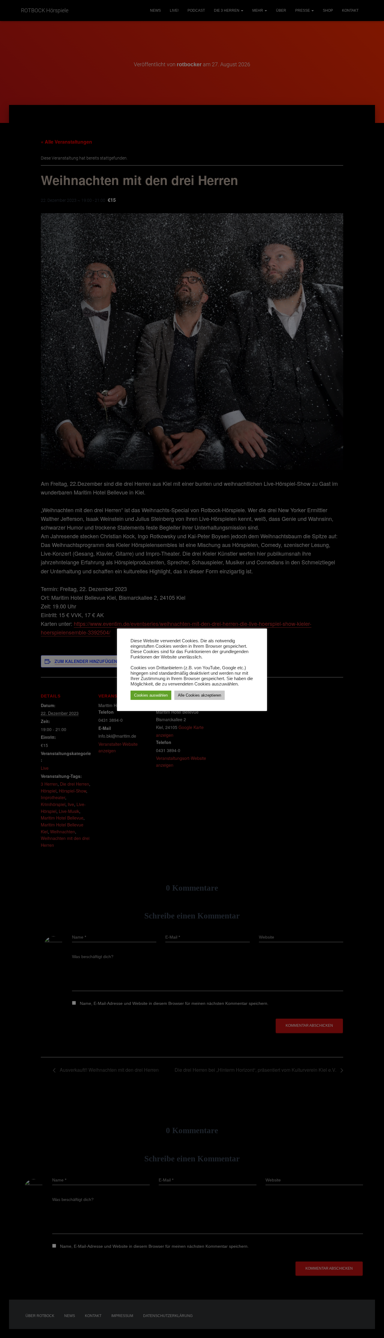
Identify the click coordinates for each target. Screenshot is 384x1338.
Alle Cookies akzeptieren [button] (199, 695)
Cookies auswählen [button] (151, 695)
